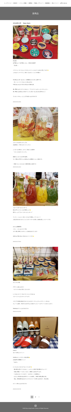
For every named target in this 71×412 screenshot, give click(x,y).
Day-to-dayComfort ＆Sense (32, 408)
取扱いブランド (38, 3)
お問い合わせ (63, 3)
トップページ (7, 3)
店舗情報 (47, 3)
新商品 (30, 3)
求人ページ (55, 3)
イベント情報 (22, 3)
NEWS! (15, 3)
